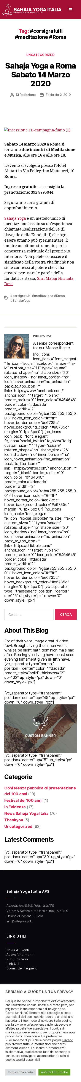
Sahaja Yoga (15, 218)
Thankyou (13, 820)
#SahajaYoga (20, 300)
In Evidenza (15, 807)
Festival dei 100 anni (23, 800)
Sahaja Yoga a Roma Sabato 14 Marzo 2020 (40, 74)
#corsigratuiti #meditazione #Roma (37, 296)
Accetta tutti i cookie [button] (54, 1072)
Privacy (67, 1040)
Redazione (28, 95)
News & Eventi (17, 950)
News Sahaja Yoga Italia (26, 813)
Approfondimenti (19, 954)
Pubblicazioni (17, 959)
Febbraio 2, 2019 (58, 95)
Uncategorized (40, 55)
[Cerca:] (28, 615)
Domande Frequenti (22, 968)
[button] (70, 9)
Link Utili (13, 964)
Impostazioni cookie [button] (21, 1072)
